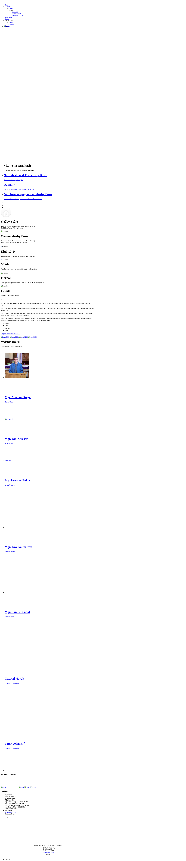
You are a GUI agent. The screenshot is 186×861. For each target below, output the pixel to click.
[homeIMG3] (23, 337)
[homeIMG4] (32, 337)
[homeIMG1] (5, 337)
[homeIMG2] (14, 337)
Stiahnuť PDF (15, 334)
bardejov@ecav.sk (10, 812)
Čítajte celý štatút (6, 334)
